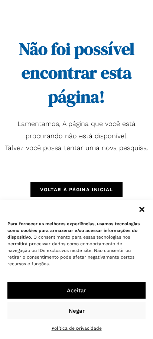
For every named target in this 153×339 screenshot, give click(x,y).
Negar (77, 311)
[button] (142, 209)
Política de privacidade (77, 328)
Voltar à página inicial (76, 189)
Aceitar (76, 290)
